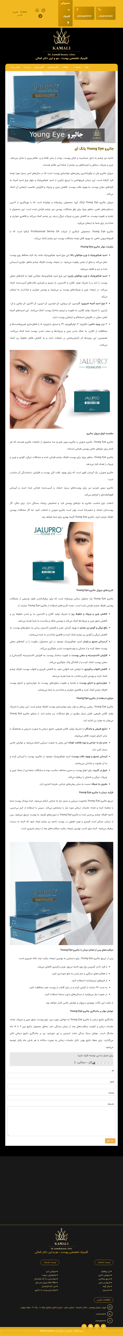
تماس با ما (15, 67)
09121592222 (84, 16)
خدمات (78, 67)
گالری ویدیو (39, 67)
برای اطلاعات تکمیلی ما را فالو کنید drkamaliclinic (62, 1331)
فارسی (19, 15)
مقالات (65, 67)
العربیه (15, 12)
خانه (86, 67)
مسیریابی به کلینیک (65, 9)
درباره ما (27, 67)
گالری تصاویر (53, 67)
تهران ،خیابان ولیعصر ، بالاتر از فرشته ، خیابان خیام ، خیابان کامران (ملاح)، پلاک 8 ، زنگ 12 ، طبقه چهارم (63, 1307)
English (23, 12)
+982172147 (106, 16)
